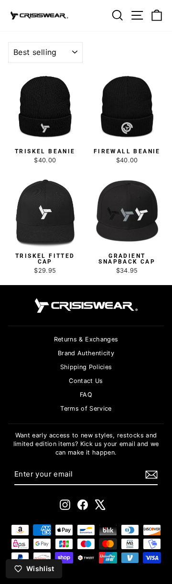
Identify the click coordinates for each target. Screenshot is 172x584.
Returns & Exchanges (86, 339)
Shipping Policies (86, 367)
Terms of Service (86, 408)
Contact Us (86, 380)
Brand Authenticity (86, 353)
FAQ (86, 394)
